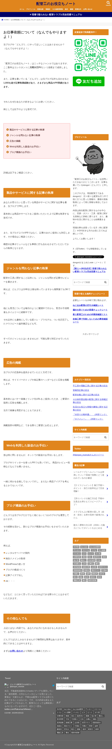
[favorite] (53, 713)
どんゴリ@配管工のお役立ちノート (23, 684)
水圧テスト (103, 567)
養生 (84, 580)
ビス (84, 554)
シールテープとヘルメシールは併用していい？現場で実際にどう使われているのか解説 (88, 475)
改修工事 (85, 567)
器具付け (97, 557)
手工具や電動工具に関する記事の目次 (90, 386)
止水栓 (94, 567)
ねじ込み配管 (95, 547)
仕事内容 (77, 557)
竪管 (82, 574)
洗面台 (86, 570)
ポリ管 (97, 554)
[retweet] (51, 713)
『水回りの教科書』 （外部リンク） (90, 414)
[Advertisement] (91, 111)
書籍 (71, 9)
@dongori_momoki (17, 687)
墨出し (83, 560)
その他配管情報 (57, 9)
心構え (90, 564)
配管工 (93, 577)
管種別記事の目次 (81, 390)
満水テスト (96, 570)
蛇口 (75, 577)
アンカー (77, 550)
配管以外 (78, 9)
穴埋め (104, 570)
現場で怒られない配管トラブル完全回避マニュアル (57, 14)
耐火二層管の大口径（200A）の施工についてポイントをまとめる (89, 526)
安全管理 (91, 560)
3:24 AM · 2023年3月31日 (14, 713)
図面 (104, 557)
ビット (90, 554)
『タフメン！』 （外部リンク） (88, 419)
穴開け (76, 574)
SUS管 (76, 547)
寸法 (98, 560)
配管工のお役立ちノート (56, 3)
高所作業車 (92, 580)
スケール (85, 550)
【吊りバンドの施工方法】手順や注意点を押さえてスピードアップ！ (88, 501)
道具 (66, 9)
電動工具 (77, 580)
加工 (90, 557)
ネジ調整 (102, 550)
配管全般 (40, 9)
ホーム (22, 9)
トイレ (94, 550)
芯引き (101, 574)
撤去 (97, 564)
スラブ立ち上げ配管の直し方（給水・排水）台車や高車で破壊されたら (88, 515)
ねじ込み (84, 547)
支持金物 (77, 567)
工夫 (84, 564)
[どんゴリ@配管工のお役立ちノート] (7, 686)
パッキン (77, 554)
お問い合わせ (87, 9)
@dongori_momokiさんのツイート (88, 455)
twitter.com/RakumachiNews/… (19, 709)
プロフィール (30, 9)
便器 (84, 557)
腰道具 (94, 574)
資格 (80, 577)
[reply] (49, 713)
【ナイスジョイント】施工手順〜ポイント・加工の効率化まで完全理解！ (88, 488)
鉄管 (99, 577)
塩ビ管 (76, 560)
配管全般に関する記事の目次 (86, 395)
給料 (88, 574)
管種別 (48, 9)
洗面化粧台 (78, 570)
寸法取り (77, 564)
